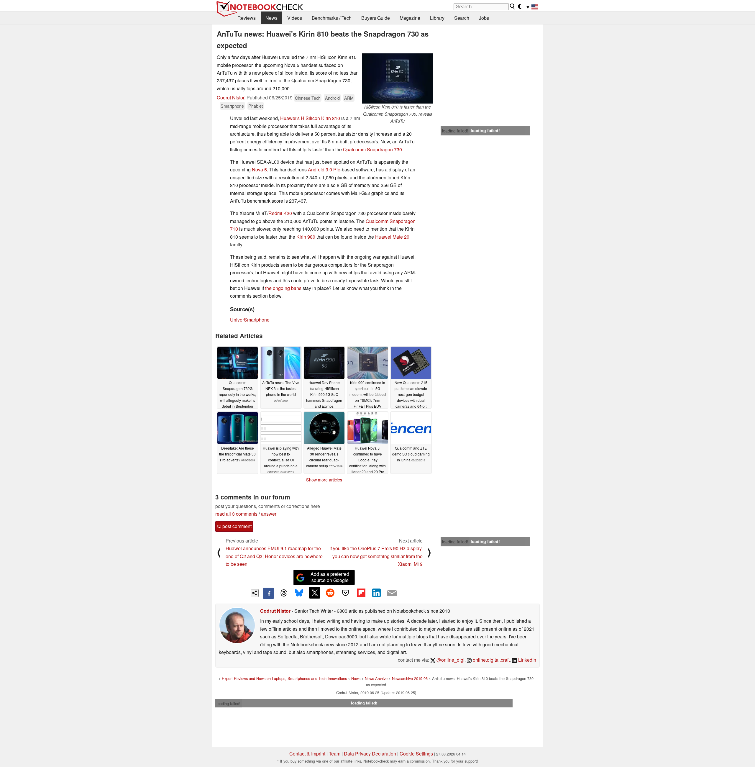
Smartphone (232, 106)
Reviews (246, 17)
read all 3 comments (236, 513)
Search (461, 17)
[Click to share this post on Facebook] (268, 593)
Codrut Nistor (230, 97)
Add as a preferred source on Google (330, 577)
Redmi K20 (280, 213)
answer (268, 513)
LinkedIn (526, 659)
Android (332, 98)
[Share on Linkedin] (376, 592)
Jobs (484, 17)
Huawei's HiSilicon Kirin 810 (310, 118)
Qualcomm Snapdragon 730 (372, 149)
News (271, 17)
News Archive (376, 678)
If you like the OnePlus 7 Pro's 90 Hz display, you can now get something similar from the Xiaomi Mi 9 (376, 556)
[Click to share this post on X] (314, 592)
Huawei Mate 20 (392, 236)
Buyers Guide (375, 17)
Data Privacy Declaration (370, 753)
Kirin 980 (305, 236)
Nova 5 (259, 169)
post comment (236, 526)
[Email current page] (392, 593)
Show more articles (324, 480)
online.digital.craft (491, 659)
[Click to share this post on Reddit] (330, 592)
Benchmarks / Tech (332, 17)
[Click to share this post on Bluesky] (299, 593)
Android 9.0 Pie (324, 169)
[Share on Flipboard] (361, 592)
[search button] (512, 6)
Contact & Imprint (307, 753)
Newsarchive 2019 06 (410, 678)
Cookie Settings (416, 753)
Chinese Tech (308, 98)
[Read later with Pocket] (345, 592)
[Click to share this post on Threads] (283, 593)
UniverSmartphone (250, 319)
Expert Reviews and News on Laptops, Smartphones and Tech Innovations (284, 678)
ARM (349, 98)
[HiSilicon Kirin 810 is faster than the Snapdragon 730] (397, 78)
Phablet (255, 106)
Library (437, 17)
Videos (294, 17)
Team (334, 753)
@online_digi (450, 659)
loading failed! (455, 131)
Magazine (410, 17)
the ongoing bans (283, 288)
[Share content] (255, 593)
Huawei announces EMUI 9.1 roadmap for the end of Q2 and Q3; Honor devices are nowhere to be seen (274, 556)
